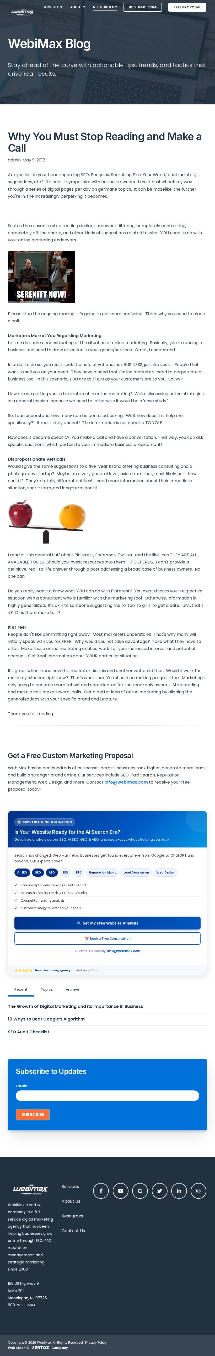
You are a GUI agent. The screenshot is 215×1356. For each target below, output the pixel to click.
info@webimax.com (123, 951)
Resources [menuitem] (104, 6)
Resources (72, 1216)
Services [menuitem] (51, 6)
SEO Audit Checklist (28, 1032)
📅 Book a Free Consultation (108, 938)
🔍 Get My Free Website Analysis (107, 923)
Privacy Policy (96, 1342)
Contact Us (73, 1231)
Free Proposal (187, 7)
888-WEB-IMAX (21, 1305)
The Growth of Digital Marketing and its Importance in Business (75, 1006)
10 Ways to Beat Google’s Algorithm (46, 1019)
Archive (72, 989)
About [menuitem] (76, 6)
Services (70, 1187)
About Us (71, 1201)
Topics (47, 989)
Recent (21, 989)
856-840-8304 (143, 7)
